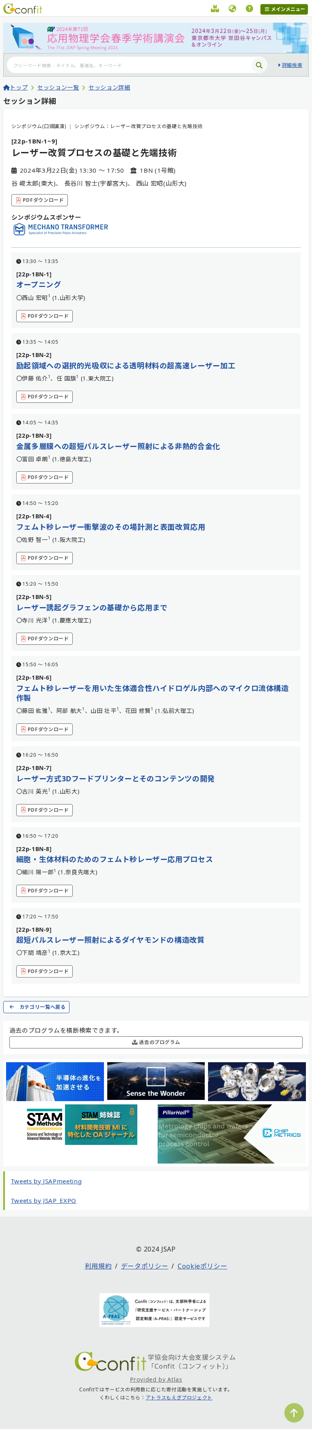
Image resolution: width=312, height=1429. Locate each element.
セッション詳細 (109, 87)
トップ (19, 87)
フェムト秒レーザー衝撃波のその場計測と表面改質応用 (111, 527)
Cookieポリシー (202, 1266)
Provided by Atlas (156, 1379)
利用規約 (98, 1266)
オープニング (38, 284)
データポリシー (144, 1266)
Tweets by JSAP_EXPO (43, 1200)
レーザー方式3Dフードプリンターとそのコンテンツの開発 (115, 778)
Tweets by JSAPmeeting (46, 1181)
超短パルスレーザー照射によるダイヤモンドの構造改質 (110, 940)
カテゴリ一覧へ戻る (43, 1006)
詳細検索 (292, 65)
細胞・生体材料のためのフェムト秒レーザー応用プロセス (114, 859)
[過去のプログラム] (215, 9)
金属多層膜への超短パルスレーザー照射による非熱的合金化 (118, 446)
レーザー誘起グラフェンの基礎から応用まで (92, 607)
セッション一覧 (58, 87)
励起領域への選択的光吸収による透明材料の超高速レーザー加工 (126, 365)
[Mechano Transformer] (61, 234)
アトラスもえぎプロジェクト (179, 1397)
